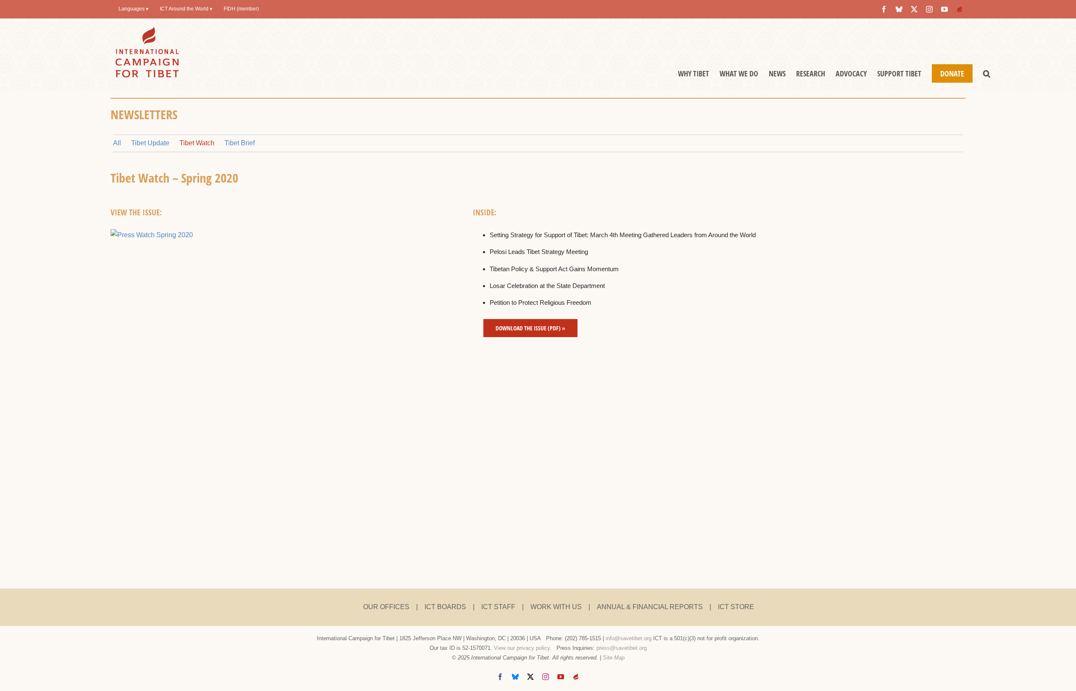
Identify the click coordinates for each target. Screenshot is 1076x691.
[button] (986, 73)
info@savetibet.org (628, 638)
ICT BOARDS (445, 606)
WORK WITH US (556, 606)
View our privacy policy (522, 648)
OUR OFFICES (386, 606)
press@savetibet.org (621, 648)
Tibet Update (150, 143)
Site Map (614, 657)
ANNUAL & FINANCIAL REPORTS (650, 606)
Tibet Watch (196, 143)
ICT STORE (736, 606)
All (117, 143)
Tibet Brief (239, 143)
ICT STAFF (498, 606)
